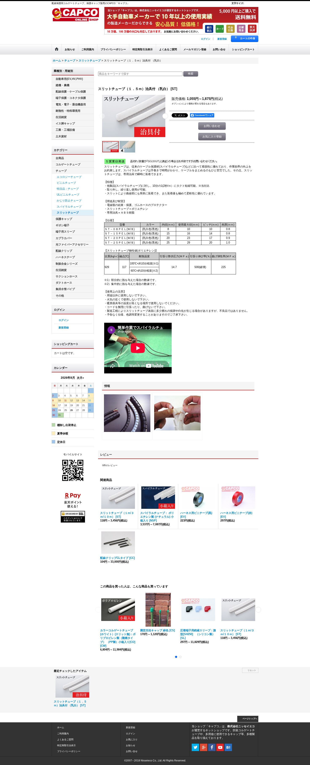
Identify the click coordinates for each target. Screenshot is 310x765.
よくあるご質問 (65, 739)
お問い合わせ (212, 126)
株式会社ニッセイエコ (241, 726)
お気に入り (131, 739)
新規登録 (222, 39)
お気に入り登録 (212, 136)
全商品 (60, 158)
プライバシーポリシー (68, 751)
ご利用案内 (63, 733)
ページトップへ (250, 718)
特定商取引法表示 (66, 745)
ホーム (60, 727)
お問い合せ (131, 751)
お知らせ (130, 745)
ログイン (205, 39)
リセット (252, 670)
